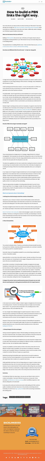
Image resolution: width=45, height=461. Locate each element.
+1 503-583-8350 (35, 443)
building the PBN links (7, 326)
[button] (41, 1)
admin (13, 19)
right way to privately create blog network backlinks (26, 27)
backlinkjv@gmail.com (34, 441)
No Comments (29, 19)
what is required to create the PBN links (22, 109)
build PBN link (12, 397)
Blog (23, 8)
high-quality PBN (19, 388)
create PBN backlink (20, 397)
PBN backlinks (10, 38)
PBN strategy (27, 397)
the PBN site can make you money (15, 380)
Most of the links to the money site (11, 212)
